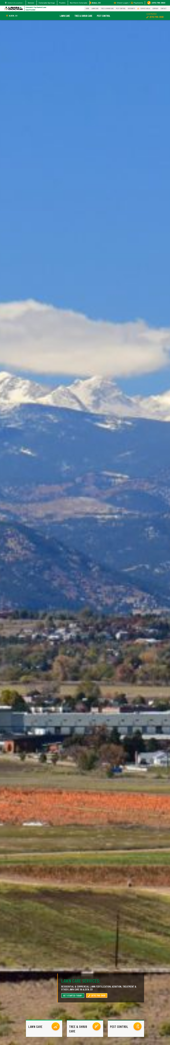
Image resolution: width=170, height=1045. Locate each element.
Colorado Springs (47, 3)
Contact (164, 8)
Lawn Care (95, 8)
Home (87, 8)
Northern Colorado (78, 3)
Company (155, 8)
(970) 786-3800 (158, 3)
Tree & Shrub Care (107, 8)
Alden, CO (96, 3)
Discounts (131, 8)
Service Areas (145, 8)
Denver (31, 3)
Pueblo (62, 3)
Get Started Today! (72, 995)
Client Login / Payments (130, 3)
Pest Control (120, 8)
